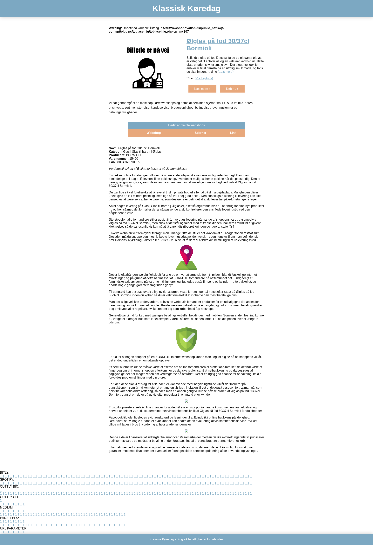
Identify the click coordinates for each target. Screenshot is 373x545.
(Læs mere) (226, 71)
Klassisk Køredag (187, 8)
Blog (180, 539)
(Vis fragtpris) (204, 78)
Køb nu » (232, 88)
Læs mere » (202, 88)
